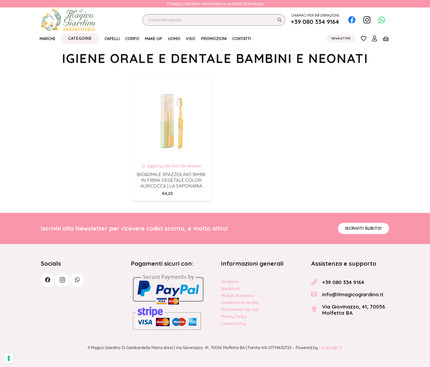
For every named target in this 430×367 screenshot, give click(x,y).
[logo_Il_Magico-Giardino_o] (68, 20)
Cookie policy (233, 323)
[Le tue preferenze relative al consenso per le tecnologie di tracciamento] (8, 358)
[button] (171, 166)
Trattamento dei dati (240, 309)
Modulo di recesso (238, 295)
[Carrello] (386, 38)
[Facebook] (351, 19)
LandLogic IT (330, 347)
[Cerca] (279, 20)
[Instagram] (366, 19)
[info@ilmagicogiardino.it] (316, 294)
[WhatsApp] (381, 19)
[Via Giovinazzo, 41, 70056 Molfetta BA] (316, 309)
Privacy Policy (234, 316)
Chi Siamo (230, 281)
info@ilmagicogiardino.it (352, 294)
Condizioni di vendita (240, 302)
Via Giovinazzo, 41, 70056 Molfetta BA (353, 309)
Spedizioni (230, 288)
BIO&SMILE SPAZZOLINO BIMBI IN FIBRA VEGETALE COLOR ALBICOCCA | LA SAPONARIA (171, 180)
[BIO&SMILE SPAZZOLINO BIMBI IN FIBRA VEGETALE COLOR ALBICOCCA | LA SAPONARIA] (171, 118)
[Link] (363, 38)
